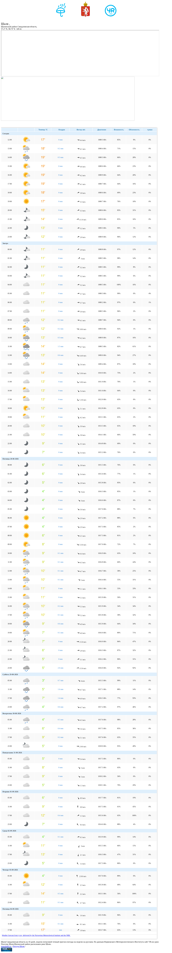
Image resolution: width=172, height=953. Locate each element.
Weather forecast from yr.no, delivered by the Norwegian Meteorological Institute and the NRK (36, 935)
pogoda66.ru (6, 946)
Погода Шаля (19, 946)
